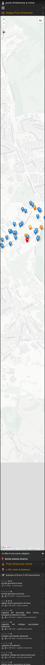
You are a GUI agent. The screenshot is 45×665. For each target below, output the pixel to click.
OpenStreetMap (24, 549)
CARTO (41, 549)
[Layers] (40, 20)
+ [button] (4, 19)
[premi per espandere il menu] (22, 8)
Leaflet (14, 549)
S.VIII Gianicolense (22, 575)
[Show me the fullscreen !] (4, 27)
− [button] (4, 23)
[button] (4, 32)
